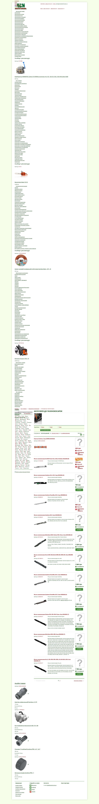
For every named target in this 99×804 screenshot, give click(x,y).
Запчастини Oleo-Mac (19, 24)
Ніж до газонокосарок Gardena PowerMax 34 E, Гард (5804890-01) (50, 495)
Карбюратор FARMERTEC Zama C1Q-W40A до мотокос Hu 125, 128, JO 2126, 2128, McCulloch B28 (41, 76)
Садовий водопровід (19, 241)
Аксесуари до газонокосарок (21, 143)
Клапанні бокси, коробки (20, 212)
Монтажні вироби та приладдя (22, 215)
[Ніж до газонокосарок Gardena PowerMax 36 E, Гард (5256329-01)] (40, 583)
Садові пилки (18, 117)
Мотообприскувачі (19, 99)
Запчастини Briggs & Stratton (21, 27)
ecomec (27, 456)
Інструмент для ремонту (20, 44)
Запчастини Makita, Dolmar (21, 25)
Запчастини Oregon (19, 28)
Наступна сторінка (78, 680)
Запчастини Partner (19, 21)
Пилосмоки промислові (20, 291)
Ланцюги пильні (18, 132)
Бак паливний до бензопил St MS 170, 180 (26, 725)
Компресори (17, 331)
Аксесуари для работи (20, 50)
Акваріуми (17, 395)
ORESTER (25, 430)
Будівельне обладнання (20, 307)
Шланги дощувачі (19, 221)
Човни (16, 365)
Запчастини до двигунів (20, 34)
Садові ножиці (18, 118)
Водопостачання (18, 402)
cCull (30, 442)
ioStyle (20, 431)
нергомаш (26, 468)
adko (28, 451)
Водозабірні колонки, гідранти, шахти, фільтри (25, 248)
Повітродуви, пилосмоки (20, 98)
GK (30, 445)
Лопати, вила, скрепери (20, 122)
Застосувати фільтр (45, 430)
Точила (16, 306)
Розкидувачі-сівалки (19, 125)
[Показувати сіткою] (83, 435)
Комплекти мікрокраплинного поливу (23, 238)
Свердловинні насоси (19, 195)
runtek (17, 433)
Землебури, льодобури (20, 315)
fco (30, 425)
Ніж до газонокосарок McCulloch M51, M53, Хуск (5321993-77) (49, 634)
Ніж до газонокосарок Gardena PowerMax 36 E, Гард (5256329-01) (50, 574)
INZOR (28, 462)
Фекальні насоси (18, 190)
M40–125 (55, 540)
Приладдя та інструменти (20, 37)
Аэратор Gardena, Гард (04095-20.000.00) (44, 438)
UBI (21, 451)
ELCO (22, 428)
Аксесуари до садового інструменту (23, 144)
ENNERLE (17, 425)
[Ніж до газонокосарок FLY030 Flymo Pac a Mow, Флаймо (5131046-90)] (40, 467)
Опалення (17, 397)
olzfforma (27, 434)
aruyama (25, 442)
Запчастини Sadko (19, 30)
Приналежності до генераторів (22, 334)
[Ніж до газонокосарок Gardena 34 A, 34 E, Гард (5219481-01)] (40, 483)
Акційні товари (20, 683)
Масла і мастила (18, 131)
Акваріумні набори (19, 396)
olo (16, 454)
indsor (23, 462)
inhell (16, 427)
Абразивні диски (18, 320)
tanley (29, 454)
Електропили (18, 86)
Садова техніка (18, 82)
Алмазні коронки (18, 323)
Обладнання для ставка (20, 151)
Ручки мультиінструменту (21, 115)
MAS (20, 427)
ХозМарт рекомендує (20, 789)
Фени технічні (18, 293)
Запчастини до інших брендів (21, 31)
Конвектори (17, 399)
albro (27, 460)
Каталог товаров (21, 8)
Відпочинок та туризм (20, 54)
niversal (25, 459)
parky (19, 454)
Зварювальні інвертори (20, 336)
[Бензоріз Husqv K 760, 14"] (21, 350)
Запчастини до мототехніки (21, 33)
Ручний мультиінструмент (21, 114)
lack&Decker (23, 419)
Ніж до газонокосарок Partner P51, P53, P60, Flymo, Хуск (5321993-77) (51, 614)
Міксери (16, 281)
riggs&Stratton (18, 421)
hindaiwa (17, 453)
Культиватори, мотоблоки (21, 83)
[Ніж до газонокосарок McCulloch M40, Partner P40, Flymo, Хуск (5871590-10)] (40, 543)
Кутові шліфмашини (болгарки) (22, 287)
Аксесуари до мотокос (20, 141)
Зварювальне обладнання (21, 335)
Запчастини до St (19, 15)
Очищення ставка (19, 154)
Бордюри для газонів (19, 127)
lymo (20, 430)
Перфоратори (18, 278)
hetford (21, 457)
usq (20, 436)
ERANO (17, 460)
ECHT (21, 433)
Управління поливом (19, 242)
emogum (17, 434)
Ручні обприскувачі (19, 128)
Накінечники (18, 235)
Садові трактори (18, 103)
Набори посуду (18, 377)
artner (21, 448)
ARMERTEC (17, 428)
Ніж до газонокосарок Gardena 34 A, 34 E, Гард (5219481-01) (49, 475)
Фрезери (17, 286)
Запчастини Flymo (19, 23)
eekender (17, 462)
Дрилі (16, 276)
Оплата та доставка (19, 792)
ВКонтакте (34, 785)
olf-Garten (18, 463)
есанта (17, 468)
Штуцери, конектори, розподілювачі (23, 228)
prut (23, 454)
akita (20, 442)
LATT (25, 448)
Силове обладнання (19, 326)
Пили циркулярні (19, 290)
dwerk (20, 446)
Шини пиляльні (18, 43)
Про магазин (18, 794)
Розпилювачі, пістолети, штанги (22, 225)
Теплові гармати (18, 309)
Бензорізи (17, 310)
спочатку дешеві (45, 433)
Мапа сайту (18, 796)
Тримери (17, 89)
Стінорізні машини (19, 318)
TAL (22, 439)
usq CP (25, 436)
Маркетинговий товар (20, 52)
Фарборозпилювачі (19, 294)
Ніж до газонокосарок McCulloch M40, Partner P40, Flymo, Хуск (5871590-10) (53, 534)
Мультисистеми (18, 93)
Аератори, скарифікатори (20, 96)
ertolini (17, 419)
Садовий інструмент (19, 109)
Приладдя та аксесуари (20, 130)
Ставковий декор (18, 159)
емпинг (23, 465)
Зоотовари (17, 393)
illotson (29, 457)
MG (29, 448)
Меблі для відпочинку (20, 390)
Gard (51, 427)
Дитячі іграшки (18, 53)
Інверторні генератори (20, 329)
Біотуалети (17, 387)
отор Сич (21, 466)
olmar (22, 425)
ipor (26, 440)
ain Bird (21, 449)
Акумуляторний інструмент (21, 111)
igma (22, 453)
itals (24, 460)
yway (21, 437)
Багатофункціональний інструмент (23, 297)
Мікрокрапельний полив (20, 229)
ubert (16, 449)
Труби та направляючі (20, 237)
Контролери (17, 208)
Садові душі (17, 226)
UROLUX (25, 427)
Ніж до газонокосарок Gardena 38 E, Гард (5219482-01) (48, 515)
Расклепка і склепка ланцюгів (21, 46)
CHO (26, 425)
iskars (16, 430)
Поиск (17, 410)
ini (21, 460)
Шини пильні (18, 134)
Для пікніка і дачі (18, 380)
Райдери (17, 105)
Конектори (17, 234)
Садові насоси (18, 192)
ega (16, 443)
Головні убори (18, 56)
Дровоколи (17, 102)
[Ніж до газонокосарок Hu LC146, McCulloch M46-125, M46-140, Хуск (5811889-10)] (40, 564)
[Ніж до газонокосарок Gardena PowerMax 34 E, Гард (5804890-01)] (40, 503)
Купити (79, 489)
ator (16, 431)
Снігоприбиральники (19, 106)
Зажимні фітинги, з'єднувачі (21, 245)
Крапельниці (18, 232)
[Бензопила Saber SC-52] (21, 173)
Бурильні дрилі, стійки (20, 319)
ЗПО (16, 466)
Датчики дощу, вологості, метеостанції (23, 210)
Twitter (33, 789)
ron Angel (17, 439)
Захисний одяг (18, 150)
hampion (29, 422)
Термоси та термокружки (20, 375)
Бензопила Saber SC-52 (21, 182)
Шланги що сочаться (19, 231)
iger (24, 457)
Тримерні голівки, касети (20, 137)
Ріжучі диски (17, 140)
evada (26, 445)
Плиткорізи (17, 313)
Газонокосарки (18, 95)
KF (25, 453)
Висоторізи (17, 92)
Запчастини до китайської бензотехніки (24, 36)
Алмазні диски (18, 322)
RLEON (17, 448)
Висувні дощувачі (19, 205)
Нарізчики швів (18, 316)
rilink (20, 459)
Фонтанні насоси (18, 157)
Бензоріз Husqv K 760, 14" (22, 358)
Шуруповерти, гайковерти (21, 280)
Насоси (16, 187)
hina (16, 424)
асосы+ (27, 466)
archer (17, 440)
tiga (19, 456)
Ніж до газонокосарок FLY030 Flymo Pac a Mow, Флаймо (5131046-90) (51, 458)
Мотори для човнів (19, 367)
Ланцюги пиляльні (19, 40)
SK (16, 446)
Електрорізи (17, 312)
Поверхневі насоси (19, 193)
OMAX (27, 463)
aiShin (25, 424)
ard (29, 430)
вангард (17, 465)
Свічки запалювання (19, 49)
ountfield (17, 445)
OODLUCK (26, 431)
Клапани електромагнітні (20, 209)
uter (29, 436)
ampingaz (17, 422)
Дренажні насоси (18, 189)
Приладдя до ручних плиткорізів (22, 325)
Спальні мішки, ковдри (20, 371)
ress (16, 442)
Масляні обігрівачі (19, 400)
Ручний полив (18, 216)
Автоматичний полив (19, 203)
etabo (20, 443)
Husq (60, 427)
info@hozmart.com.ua (51, 785)
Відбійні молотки (18, 299)
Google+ (33, 791)
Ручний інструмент (19, 112)
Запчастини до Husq (19, 14)
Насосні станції (18, 197)
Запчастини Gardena (19, 18)
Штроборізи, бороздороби (21, 300)
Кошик (17, 414)
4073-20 (66, 600)
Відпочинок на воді (19, 364)
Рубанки (17, 284)
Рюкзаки (17, 374)
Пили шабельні (18, 289)
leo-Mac (25, 446)
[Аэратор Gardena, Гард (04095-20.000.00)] (40, 447)
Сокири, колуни (18, 124)
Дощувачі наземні (19, 219)
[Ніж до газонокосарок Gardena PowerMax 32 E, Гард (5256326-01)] (40, 603)
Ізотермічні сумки (19, 383)
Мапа (16, 2)
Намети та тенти (18, 369)
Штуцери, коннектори (20, 213)
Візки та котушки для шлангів (21, 224)
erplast (27, 428)
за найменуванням (65, 433)
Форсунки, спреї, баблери (20, 206)
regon (29, 446)
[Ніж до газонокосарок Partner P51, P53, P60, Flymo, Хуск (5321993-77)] (40, 622)
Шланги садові (18, 222)
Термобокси (17, 384)
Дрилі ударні (18, 277)
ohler (29, 440)
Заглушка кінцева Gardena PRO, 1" (24, 773)
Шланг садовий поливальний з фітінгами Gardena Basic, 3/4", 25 (33, 269)
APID (25, 449)
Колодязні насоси (19, 196)
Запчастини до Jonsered (20, 17)
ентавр (27, 465)
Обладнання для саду (20, 160)
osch (28, 419)
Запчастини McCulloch (20, 20)
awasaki (21, 440)
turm (23, 456)
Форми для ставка (19, 153)
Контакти (17, 790)
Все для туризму (18, 368)
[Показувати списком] (81, 435)
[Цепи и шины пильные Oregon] (22, 472)
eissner (26, 433)
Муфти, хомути (18, 247)
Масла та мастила (19, 39)
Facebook (34, 787)
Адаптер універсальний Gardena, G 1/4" (26, 702)
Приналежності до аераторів (21, 147)
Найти (16, 412)
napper (29, 453)
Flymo (42, 427)
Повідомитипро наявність (81, 453)
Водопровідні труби (19, 244)
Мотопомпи (17, 200)
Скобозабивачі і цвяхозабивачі (22, 305)
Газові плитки (18, 372)
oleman (21, 424)
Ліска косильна (18, 138)
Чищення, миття (18, 405)
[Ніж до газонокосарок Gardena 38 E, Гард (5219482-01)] (40, 523)
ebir (29, 449)
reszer (16, 459)
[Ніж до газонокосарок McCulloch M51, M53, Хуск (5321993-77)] (40, 642)
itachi (22, 434)
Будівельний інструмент (20, 274)
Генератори (17, 328)
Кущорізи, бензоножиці (20, 90)
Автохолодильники (19, 381)
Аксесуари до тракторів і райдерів (22, 146)
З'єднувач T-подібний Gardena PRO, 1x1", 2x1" (27, 749)
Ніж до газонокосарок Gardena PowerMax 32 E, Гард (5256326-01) (50, 594)
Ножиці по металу (19, 303)
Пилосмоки (17, 406)
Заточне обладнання (19, 135)
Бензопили (17, 85)
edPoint (17, 451)
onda (16, 436)
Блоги (16, 3)
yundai (17, 437)
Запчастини (17, 12)
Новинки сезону (19, 787)
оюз (21, 468)
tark (16, 456)
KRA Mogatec (27, 437)
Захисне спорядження (20, 148)
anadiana (23, 422)
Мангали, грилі (18, 388)
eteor (25, 443)
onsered (25, 439)
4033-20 (62, 600)
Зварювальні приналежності (21, 338)
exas (16, 457)
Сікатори (17, 119)
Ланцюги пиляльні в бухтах (21, 41)
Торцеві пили (18, 302)
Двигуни (17, 108)
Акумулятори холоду (19, 385)
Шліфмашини (18, 296)
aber (24, 421)
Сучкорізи (17, 121)
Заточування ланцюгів (20, 47)
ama (23, 463)
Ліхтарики (17, 378)
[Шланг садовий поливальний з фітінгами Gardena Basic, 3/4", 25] (21, 260)
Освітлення (17, 156)
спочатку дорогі (55, 433)
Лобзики (17, 283)
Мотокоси (17, 88)
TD (22, 445)
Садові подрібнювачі (19, 101)
